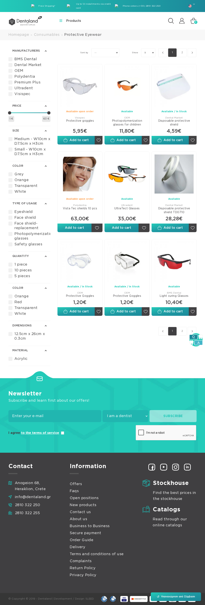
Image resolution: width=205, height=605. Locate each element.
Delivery (77, 547)
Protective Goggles (80, 296)
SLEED (89, 599)
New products (83, 505)
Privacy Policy (83, 575)
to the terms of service (40, 432)
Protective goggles (80, 120)
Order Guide (81, 540)
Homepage (18, 35)
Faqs (74, 491)
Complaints (80, 561)
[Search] (171, 21)
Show (135, 53)
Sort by (84, 53)
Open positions (84, 498)
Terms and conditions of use (97, 554)
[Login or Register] (182, 20)
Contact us (80, 512)
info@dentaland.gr (33, 497)
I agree (33, 432)
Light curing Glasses (174, 296)
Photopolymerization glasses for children (127, 122)
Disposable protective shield (174, 122)
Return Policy (82, 568)
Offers (76, 484)
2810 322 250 (27, 505)
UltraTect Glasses (127, 208)
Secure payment (85, 533)
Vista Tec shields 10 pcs (80, 208)
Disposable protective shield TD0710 (174, 210)
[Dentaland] (25, 21)
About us (78, 519)
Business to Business (90, 526)
